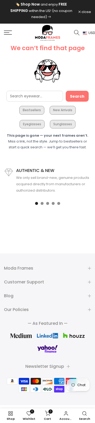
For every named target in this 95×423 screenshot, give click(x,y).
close (86, 12)
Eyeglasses (32, 124)
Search (77, 96)
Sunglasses (62, 124)
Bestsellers (32, 110)
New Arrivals (62, 110)
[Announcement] (41, 10)
